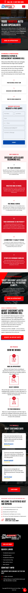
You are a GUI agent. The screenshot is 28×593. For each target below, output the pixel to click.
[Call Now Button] (25, 590)
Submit (14, 142)
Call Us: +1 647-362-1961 (15, 2)
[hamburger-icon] (23, 6)
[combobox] (4, 123)
